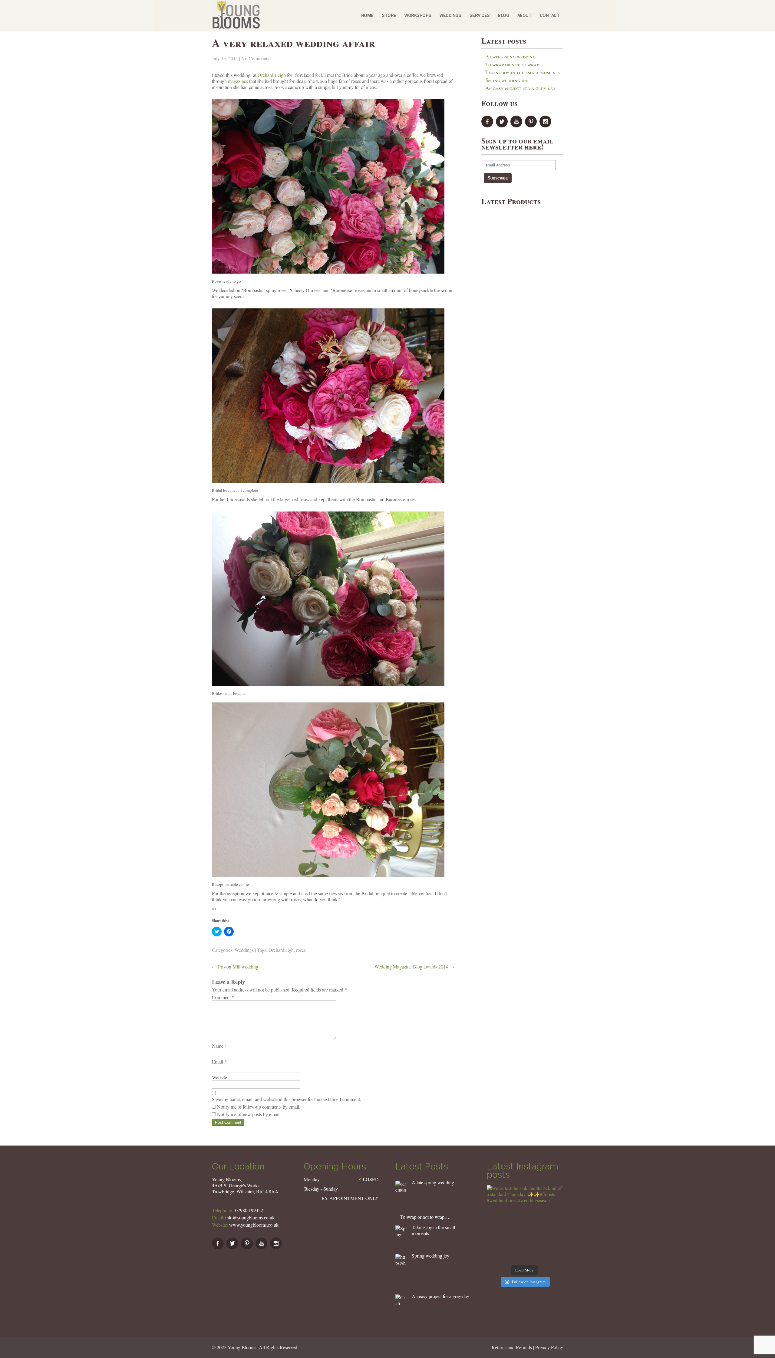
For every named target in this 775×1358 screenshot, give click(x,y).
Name (219, 1046)
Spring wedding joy (506, 80)
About (524, 15)
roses (301, 950)
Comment (223, 997)
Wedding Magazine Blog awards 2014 (414, 966)
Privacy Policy (549, 1347)
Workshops (417, 15)
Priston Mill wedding (235, 966)
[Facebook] (488, 125)
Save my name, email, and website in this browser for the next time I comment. (286, 1099)
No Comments (255, 58)
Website (219, 1077)
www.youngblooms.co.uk (254, 1225)
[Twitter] (502, 125)
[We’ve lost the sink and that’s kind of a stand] (524, 1222)
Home (367, 15)
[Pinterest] (531, 125)
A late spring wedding (510, 56)
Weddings (450, 15)
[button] (401, 1186)
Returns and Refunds (512, 1347)
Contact (550, 15)
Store (389, 15)
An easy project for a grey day (520, 87)
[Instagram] (546, 125)
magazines (238, 81)
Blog (503, 15)
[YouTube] (517, 125)
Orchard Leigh (271, 75)
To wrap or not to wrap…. (515, 64)
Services (480, 15)
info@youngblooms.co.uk (250, 1217)
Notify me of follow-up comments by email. (258, 1106)
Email (219, 1062)
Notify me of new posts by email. (249, 1114)
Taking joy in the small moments (522, 72)
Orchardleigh (281, 950)
